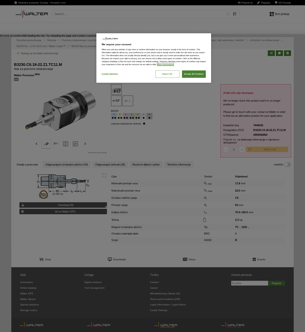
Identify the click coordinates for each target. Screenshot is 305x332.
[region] (153, 58)
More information (165, 64)
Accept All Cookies (194, 74)
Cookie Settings (110, 74)
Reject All (167, 74)
